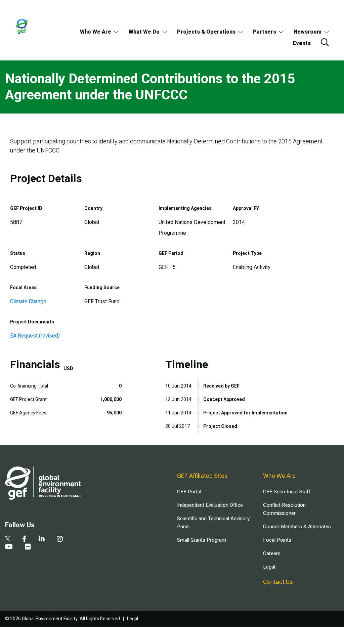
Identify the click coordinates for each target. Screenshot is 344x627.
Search (325, 42)
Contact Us (278, 582)
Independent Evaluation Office (210, 505)
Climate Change (28, 302)
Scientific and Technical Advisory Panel (213, 522)
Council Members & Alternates (297, 526)
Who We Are (95, 32)
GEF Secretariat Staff (286, 491)
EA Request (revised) (35, 336)
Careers (272, 553)
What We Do (144, 32)
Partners (264, 32)
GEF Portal (189, 491)
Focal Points (277, 540)
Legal (269, 567)
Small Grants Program (201, 540)
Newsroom (307, 32)
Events (302, 43)
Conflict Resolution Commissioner (284, 509)
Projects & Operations (206, 32)
